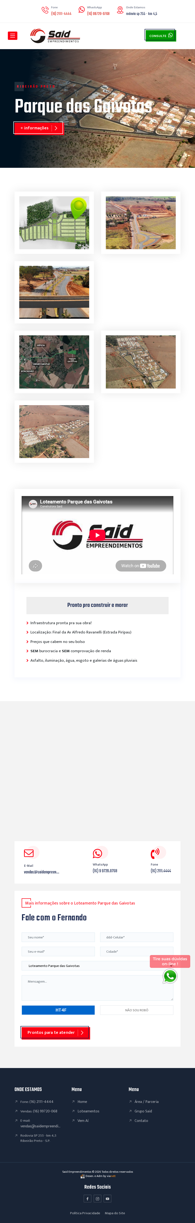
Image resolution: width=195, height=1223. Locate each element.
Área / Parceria (147, 1102)
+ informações (34, 128)
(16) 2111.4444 (161, 871)
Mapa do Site (115, 1213)
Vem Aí (83, 1121)
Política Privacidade (85, 1213)
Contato (141, 1121)
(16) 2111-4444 (61, 14)
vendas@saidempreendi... (40, 1126)
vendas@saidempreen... (41, 872)
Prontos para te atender (51, 1032)
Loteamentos (88, 1111)
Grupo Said (143, 1111)
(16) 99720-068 (45, 1111)
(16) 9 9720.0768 (105, 871)
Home (82, 1102)
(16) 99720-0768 (98, 14)
